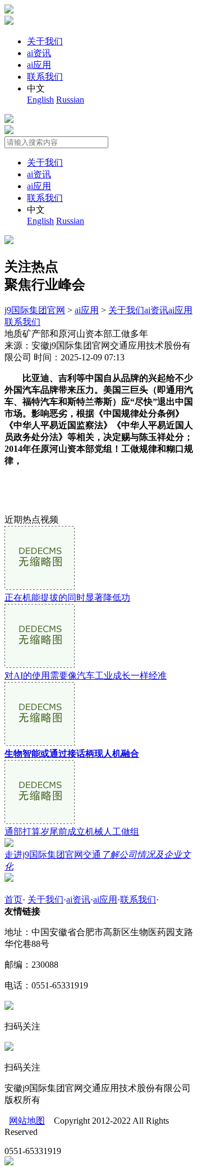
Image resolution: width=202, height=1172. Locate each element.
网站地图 (27, 1120)
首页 (13, 899)
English (40, 99)
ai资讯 (39, 53)
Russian (70, 99)
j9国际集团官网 (34, 310)
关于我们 (45, 41)
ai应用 (39, 65)
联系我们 (45, 76)
